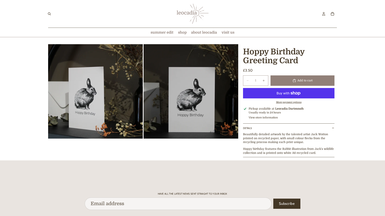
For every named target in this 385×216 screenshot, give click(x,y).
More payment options (289, 102)
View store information (263, 117)
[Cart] (332, 13)
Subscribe (287, 203)
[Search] (49, 13)
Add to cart (305, 80)
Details (247, 128)
